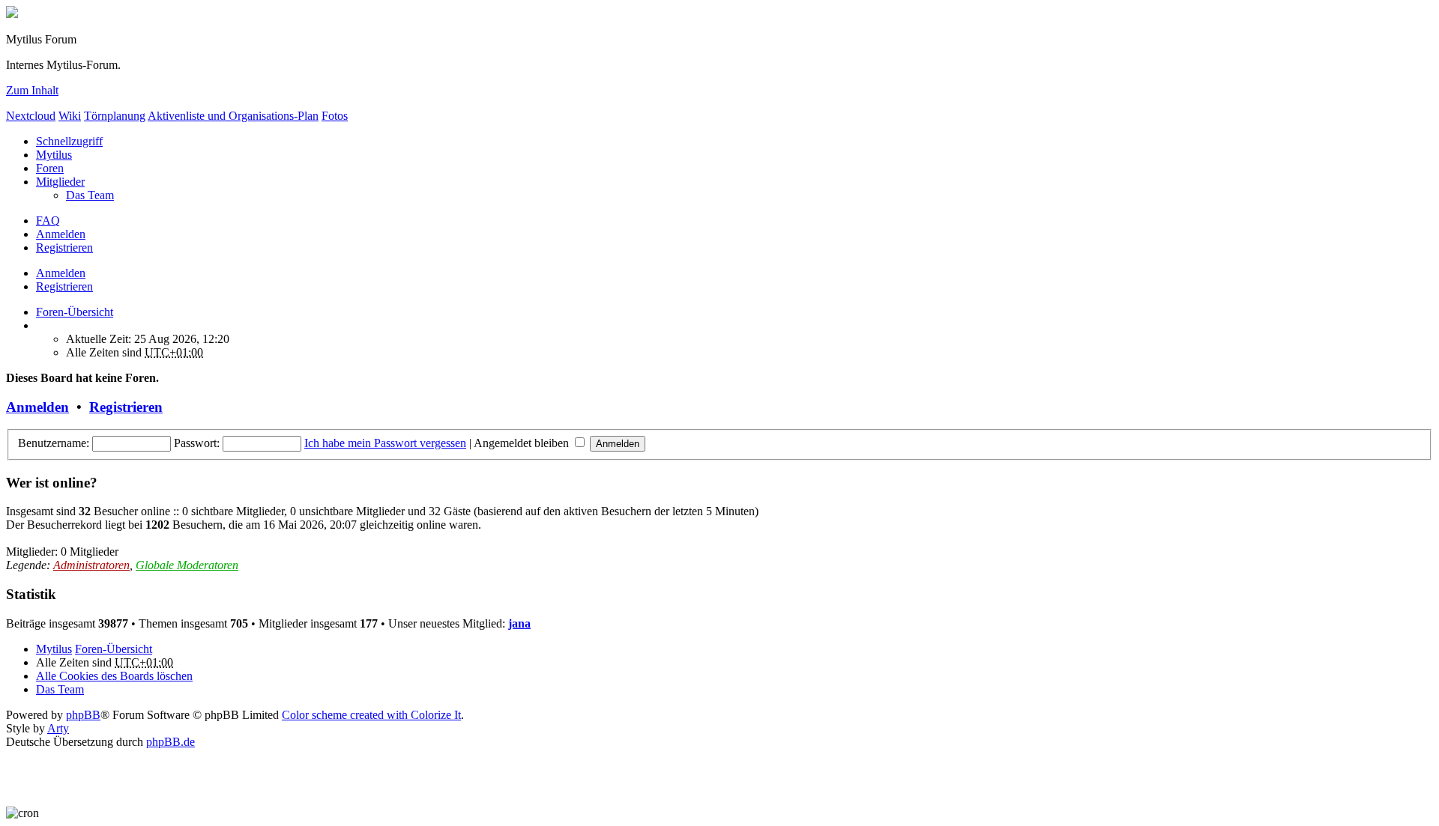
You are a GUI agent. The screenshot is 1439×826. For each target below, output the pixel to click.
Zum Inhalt (32, 90)
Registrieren (64, 286)
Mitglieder (60, 181)
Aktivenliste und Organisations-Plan (233, 115)
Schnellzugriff (69, 141)
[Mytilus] (12, 13)
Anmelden (60, 273)
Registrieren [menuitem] (64, 247)
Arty (58, 728)
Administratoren (91, 565)
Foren (50, 168)
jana (519, 623)
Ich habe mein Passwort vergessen (385, 443)
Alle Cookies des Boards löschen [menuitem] (114, 675)
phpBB (83, 714)
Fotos (335, 115)
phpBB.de (170, 741)
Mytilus (54, 154)
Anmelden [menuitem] (60, 234)
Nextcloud (30, 115)
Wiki (69, 115)
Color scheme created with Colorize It (371, 714)
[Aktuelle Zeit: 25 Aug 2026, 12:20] (40, 325)
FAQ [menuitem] (48, 220)
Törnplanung (114, 115)
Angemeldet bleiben (523, 443)
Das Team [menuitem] (90, 195)
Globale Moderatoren (187, 565)
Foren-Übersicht (113, 649)
